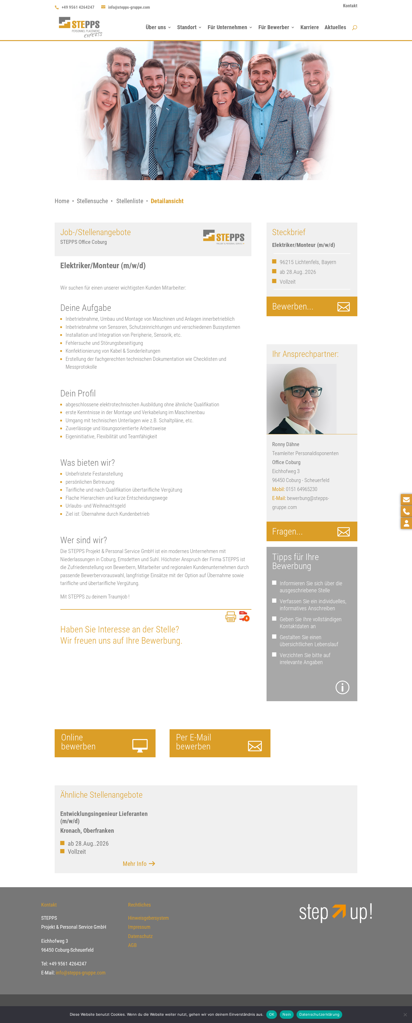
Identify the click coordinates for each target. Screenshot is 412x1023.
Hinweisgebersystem (148, 918)
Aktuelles (335, 28)
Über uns (156, 28)
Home (62, 201)
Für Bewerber (273, 28)
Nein (287, 1014)
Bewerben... (293, 306)
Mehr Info (135, 863)
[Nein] (405, 1014)
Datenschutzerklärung (319, 1014)
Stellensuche (92, 201)
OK (271, 1014)
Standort (186, 28)
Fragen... (287, 531)
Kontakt (350, 6)
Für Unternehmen (227, 28)
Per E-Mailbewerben (193, 742)
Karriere (309, 28)
